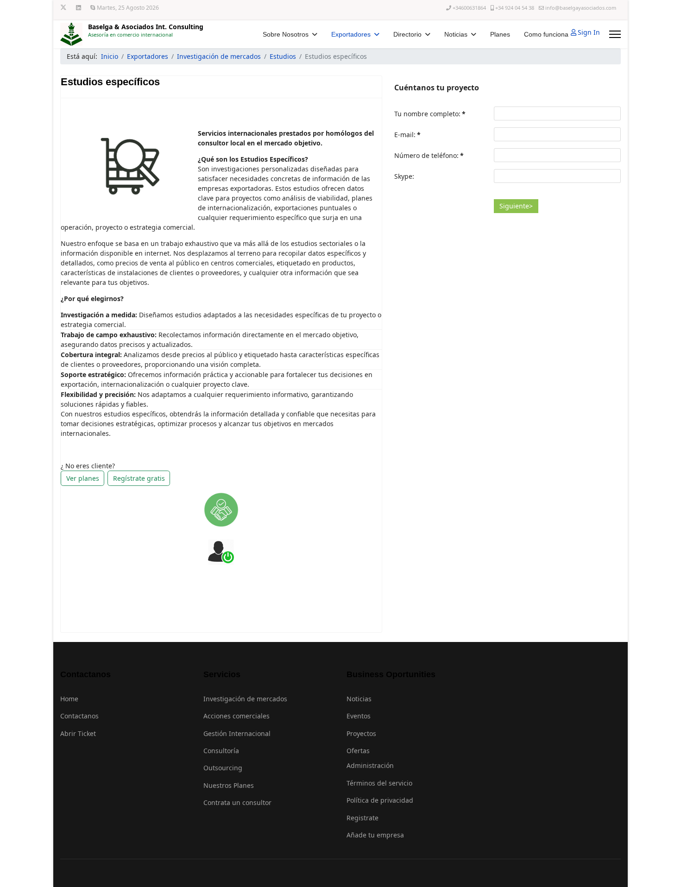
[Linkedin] (78, 8)
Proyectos (361, 733)
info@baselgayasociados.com (580, 7)
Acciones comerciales (236, 715)
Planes (500, 34)
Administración (370, 765)
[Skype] (92, 8)
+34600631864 (469, 7)
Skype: (404, 176)
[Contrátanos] (221, 509)
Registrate (362, 817)
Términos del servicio (379, 783)
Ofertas (358, 750)
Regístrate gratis (139, 478)
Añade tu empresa (375, 834)
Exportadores (351, 34)
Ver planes (82, 478)
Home (69, 698)
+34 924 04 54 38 (514, 7)
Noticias (455, 34)
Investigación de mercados (245, 698)
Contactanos (79, 715)
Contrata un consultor (237, 802)
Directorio (407, 34)
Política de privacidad (380, 800)
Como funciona (546, 34)
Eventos (359, 715)
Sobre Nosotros (286, 34)
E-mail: (407, 134)
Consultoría (221, 750)
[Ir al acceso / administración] (221, 552)
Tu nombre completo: (430, 113)
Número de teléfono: (429, 155)
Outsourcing (222, 767)
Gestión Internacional (237, 733)
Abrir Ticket (78, 733)
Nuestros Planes (228, 785)
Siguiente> (516, 205)
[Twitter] (63, 8)
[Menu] (615, 34)
